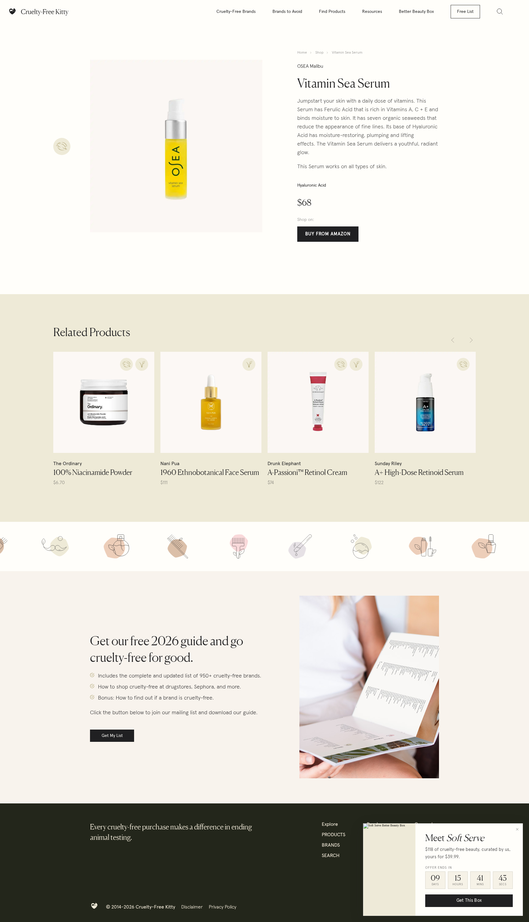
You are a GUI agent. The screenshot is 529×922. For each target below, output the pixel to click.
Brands (331, 845)
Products (333, 834)
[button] (452, 340)
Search (331, 855)
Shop (319, 53)
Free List (465, 11)
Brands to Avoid (287, 11)
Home (302, 53)
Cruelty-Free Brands (236, 11)
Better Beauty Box (416, 11)
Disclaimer (192, 907)
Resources (372, 11)
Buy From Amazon (328, 234)
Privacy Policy (222, 907)
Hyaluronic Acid (311, 185)
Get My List (112, 736)
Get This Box (469, 900)
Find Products (332, 11)
